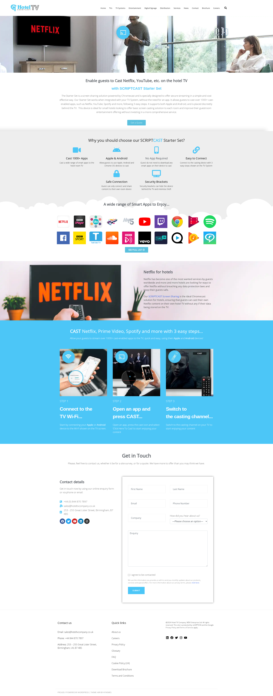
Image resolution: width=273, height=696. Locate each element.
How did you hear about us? (185, 515)
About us (116, 632)
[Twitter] (68, 521)
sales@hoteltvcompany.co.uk (78, 632)
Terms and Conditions (123, 675)
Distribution (165, 8)
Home (103, 8)
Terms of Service (186, 627)
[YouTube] (185, 638)
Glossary (116, 650)
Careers (216, 8)
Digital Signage (150, 8)
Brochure (206, 8)
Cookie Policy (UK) (121, 663)
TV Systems (120, 8)
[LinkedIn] (167, 638)
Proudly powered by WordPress (73, 692)
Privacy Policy (118, 644)
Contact (195, 8)
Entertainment (135, 8)
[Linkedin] (80, 521)
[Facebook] (62, 521)
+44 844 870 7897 (74, 638)
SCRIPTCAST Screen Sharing (163, 296)
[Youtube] (74, 521)
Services (177, 8)
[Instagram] (87, 521)
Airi (98, 692)
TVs (110, 8)
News (186, 8)
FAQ (114, 657)
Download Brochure (122, 669)
